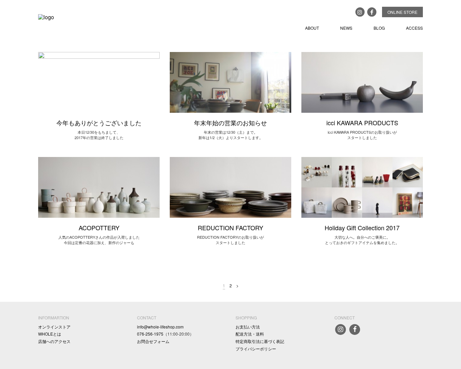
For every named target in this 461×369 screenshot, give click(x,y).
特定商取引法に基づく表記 (260, 341)
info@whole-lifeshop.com (160, 327)
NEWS (346, 28)
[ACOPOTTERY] (99, 186)
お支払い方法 (248, 327)
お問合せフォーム (153, 341)
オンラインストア (54, 327)
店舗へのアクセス (54, 341)
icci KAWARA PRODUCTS (362, 122)
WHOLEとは (49, 334)
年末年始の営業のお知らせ (230, 122)
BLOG (379, 28)
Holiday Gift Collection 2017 (362, 227)
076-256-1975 (150, 334)
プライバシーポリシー (256, 348)
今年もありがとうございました (98, 122)
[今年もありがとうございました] (99, 81)
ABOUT (312, 28)
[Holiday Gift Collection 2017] (362, 186)
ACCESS (414, 28)
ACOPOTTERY (99, 227)
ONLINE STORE (402, 12)
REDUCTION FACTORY (230, 227)
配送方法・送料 (250, 334)
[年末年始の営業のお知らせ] (230, 81)
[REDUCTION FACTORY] (230, 186)
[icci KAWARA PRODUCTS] (362, 81)
